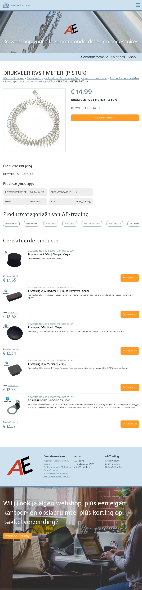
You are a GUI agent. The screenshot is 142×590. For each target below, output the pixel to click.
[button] (34, 150)
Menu (138, 5)
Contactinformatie (94, 57)
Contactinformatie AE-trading (57, 467)
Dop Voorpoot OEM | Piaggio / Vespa (49, 254)
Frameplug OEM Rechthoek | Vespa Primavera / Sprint (58, 290)
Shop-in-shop (35, 78)
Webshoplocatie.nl (13, 78)
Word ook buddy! (17, 536)
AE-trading (13, 276)
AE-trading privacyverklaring (57, 473)
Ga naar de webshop (105, 118)
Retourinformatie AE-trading (57, 476)
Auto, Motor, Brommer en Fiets (62, 78)
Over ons (118, 57)
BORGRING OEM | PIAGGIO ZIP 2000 (49, 400)
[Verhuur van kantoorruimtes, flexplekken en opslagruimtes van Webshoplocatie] (16, 5)
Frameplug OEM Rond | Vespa (45, 327)
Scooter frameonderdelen (124, 78)
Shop (132, 57)
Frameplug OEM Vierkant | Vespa (47, 364)
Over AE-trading (51, 470)
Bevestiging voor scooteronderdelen (26, 81)
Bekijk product (130, 277)
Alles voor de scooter (94, 78)
